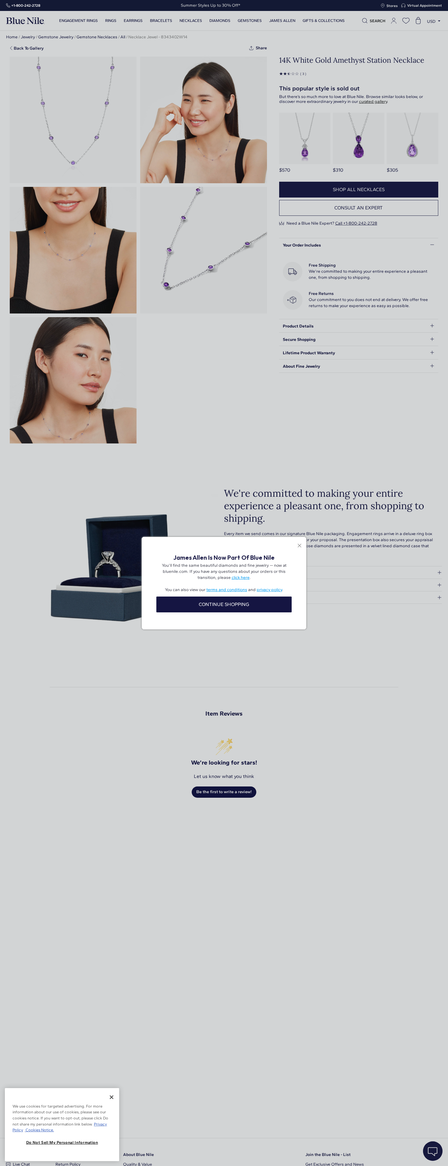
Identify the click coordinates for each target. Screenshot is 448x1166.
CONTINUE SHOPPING (224, 604)
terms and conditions (226, 589)
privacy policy (269, 589)
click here (241, 577)
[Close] (111, 1097)
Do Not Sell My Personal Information (62, 1142)
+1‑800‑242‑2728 (25, 5)
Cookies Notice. (39, 1130)
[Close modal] (299, 546)
